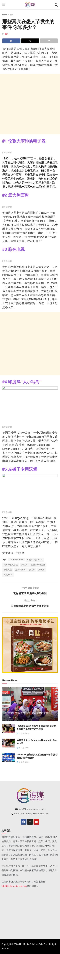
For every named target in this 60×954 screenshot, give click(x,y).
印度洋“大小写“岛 (35, 559)
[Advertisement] (30, 104)
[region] (30, 645)
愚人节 (32, 569)
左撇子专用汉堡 (38, 564)
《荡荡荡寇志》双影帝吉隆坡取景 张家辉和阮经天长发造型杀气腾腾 (36, 727)
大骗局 (24, 564)
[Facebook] (23, 822)
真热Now (8, 574)
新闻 (12, 14)
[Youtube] (36, 822)
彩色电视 (8, 569)
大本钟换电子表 (11, 564)
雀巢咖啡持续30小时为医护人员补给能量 (26, 712)
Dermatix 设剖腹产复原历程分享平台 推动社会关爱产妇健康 (37, 756)
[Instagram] (30, 822)
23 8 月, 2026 (11, 717)
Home (4, 14)
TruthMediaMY (17, 559)
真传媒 (41, 569)
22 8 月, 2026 (23, 733)
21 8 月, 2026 (23, 748)
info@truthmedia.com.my (14, 886)
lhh (6, 33)
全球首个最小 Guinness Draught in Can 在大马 (37, 741)
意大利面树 (20, 569)
